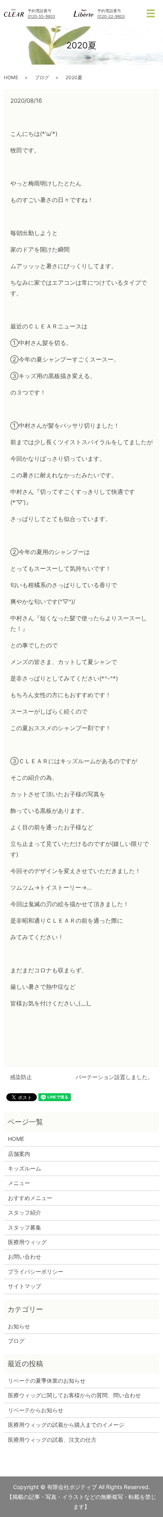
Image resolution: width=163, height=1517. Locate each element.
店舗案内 (19, 1153)
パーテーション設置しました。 (114, 1077)
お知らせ (19, 1326)
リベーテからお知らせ (35, 1410)
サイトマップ (24, 1286)
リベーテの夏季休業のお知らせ (46, 1380)
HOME (11, 77)
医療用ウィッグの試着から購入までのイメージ (69, 1424)
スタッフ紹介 (24, 1212)
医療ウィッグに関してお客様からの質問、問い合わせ (74, 1395)
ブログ (42, 77)
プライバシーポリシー (35, 1271)
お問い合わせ (24, 1256)
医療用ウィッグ (27, 1242)
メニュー (19, 1182)
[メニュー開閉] (151, 13)
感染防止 (21, 1077)
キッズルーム (24, 1168)
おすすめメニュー (30, 1197)
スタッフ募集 (24, 1227)
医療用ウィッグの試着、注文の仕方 (52, 1439)
